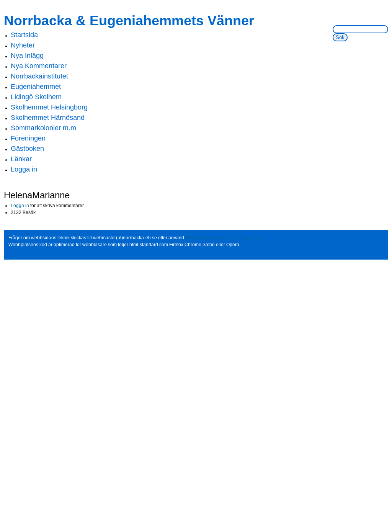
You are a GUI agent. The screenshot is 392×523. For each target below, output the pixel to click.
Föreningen (28, 138)
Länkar (21, 159)
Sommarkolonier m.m (43, 128)
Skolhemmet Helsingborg (49, 107)
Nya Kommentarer (39, 66)
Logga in (24, 169)
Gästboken (27, 148)
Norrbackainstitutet (39, 76)
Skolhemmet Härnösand (48, 117)
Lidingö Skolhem (36, 97)
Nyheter (23, 45)
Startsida (24, 35)
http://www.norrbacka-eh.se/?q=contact (225, 237)
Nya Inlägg (27, 55)
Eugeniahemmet (36, 86)
